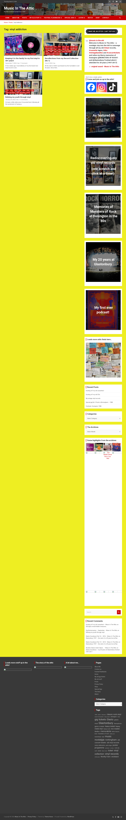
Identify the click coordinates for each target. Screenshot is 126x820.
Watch (90, 18)
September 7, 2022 (11, 63)
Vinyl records (66, 51)
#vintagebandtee (96, 53)
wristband (115, 757)
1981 (55, 49)
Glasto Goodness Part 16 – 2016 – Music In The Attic (102, 636)
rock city (117, 748)
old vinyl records (113, 743)
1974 (59, 47)
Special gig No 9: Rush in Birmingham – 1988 (99, 402)
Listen (80, 18)
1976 (67, 47)
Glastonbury (106, 723)
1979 (46, 49)
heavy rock (106, 729)
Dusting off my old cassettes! (95, 390)
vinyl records (112, 753)
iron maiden (115, 729)
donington (114, 717)
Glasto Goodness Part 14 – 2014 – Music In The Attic (102, 642)
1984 (67, 49)
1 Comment (23, 63)
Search (119, 612)
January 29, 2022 (10, 99)
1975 (63, 47)
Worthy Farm (106, 757)
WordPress (70, 817)
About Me (15, 18)
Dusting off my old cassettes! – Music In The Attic (101, 624)
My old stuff (35, 18)
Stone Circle (104, 751)
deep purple (107, 716)
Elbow (119, 716)
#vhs (105, 50)
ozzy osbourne (100, 745)
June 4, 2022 (48, 63)
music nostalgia (103, 738)
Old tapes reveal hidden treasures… (96, 626)
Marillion (97, 731)
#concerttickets (113, 53)
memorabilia (106, 731)
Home (7, 18)
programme (99, 748)
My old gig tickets (100, 676)
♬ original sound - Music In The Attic (104, 66)
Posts (24, 18)
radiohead (107, 748)
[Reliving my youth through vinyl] (23, 83)
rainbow (112, 748)
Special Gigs (69, 18)
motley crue (112, 733)
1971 (46, 47)
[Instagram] (102, 87)
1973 (55, 47)
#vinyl (106, 48)
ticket (110, 750)
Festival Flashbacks (52, 18)
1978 (76, 47)
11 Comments (23, 99)
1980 (51, 49)
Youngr (33, 54)
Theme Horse (49, 817)
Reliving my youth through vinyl (18, 97)
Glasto (110, 719)
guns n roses (99, 726)
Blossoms (104, 714)
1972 (51, 47)
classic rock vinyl (114, 714)
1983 (63, 49)
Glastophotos (118, 723)
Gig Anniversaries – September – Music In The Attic (101, 630)
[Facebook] (91, 87)
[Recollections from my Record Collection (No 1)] (62, 44)
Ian (18, 63)
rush (96, 751)
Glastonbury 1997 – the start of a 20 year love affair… (102, 638)
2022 (7, 54)
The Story (98, 691)
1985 (71, 49)
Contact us (98, 669)
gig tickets (100, 719)
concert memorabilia (99, 716)
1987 (46, 51)
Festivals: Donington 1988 (93, 406)
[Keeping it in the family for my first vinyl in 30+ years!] (23, 44)
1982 (59, 49)
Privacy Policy (99, 684)
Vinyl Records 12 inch (22, 54)
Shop (98, 18)
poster (115, 745)
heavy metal (110, 726)
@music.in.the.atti (96, 40)
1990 (59, 51)
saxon (99, 751)
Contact (105, 18)
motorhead (98, 736)
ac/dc (99, 714)
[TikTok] (112, 87)
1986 (76, 49)
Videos (12, 54)
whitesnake (97, 757)
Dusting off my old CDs (93, 394)
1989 (55, 51)
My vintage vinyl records (93, 398)
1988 (51, 51)
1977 (71, 47)
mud (103, 736)
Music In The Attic (19, 8)
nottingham (111, 739)
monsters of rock (103, 734)
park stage (109, 745)
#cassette (93, 50)
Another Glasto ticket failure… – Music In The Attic (101, 648)
